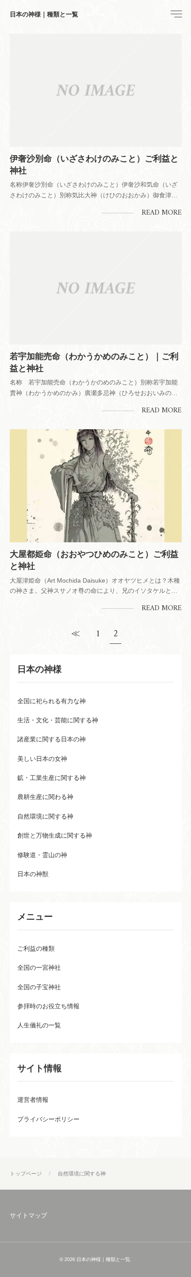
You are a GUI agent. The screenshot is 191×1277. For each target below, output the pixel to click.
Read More (162, 213)
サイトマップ (28, 1215)
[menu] (175, 14)
